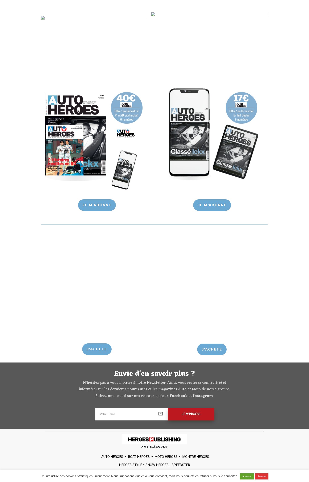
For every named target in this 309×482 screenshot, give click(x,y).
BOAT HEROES (139, 457)
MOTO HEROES (165, 457)
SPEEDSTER (181, 465)
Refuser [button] (262, 476)
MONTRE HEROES (195, 457)
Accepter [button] (247, 476)
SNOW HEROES (157, 465)
